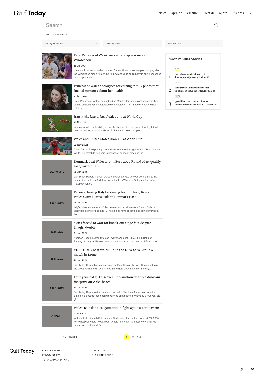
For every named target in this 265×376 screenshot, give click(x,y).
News (162, 13)
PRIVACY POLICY (51, 355)
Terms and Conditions (55, 359)
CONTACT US (98, 350)
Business (238, 13)
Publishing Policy (102, 355)
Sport (223, 13)
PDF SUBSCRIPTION (52, 350)
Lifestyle (208, 13)
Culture (192, 13)
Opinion (176, 13)
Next (139, 336)
